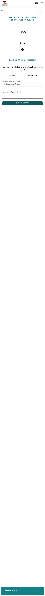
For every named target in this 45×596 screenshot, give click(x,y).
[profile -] (36, 3)
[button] (2, 10)
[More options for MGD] (39, 12)
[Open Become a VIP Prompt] (39, 590)
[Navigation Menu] (42, 3)
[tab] (12, 75)
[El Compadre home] (11, 3)
